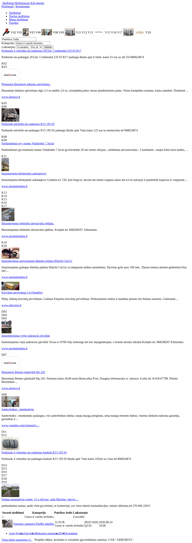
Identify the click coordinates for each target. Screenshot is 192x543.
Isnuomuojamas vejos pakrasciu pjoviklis (26, 335)
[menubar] (39, 533)
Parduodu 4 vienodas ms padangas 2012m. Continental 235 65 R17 (41, 50)
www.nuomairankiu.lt (14, 186)
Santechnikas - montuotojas (18, 409)
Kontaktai (71, 533)
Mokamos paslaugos (47, 533)
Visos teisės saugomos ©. (17, 539)
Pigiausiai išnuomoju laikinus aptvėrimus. (26, 84)
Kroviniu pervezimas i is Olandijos (22, 292)
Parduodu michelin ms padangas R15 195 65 (28, 124)
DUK (62, 533)
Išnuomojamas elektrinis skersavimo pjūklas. (28, 223)
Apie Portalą (16, 533)
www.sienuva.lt (11, 96)
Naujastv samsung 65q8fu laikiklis (33, 523)
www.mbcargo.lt (11, 305)
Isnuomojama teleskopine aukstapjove (24, 173)
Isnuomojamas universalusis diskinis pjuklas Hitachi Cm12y (37, 261)
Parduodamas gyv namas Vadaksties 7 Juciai (28, 143)
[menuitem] (16, 533)
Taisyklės (29, 533)
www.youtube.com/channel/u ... (20, 425)
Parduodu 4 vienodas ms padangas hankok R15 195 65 (34, 452)
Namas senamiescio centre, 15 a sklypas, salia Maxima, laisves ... (40, 499)
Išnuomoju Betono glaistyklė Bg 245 (23, 372)
